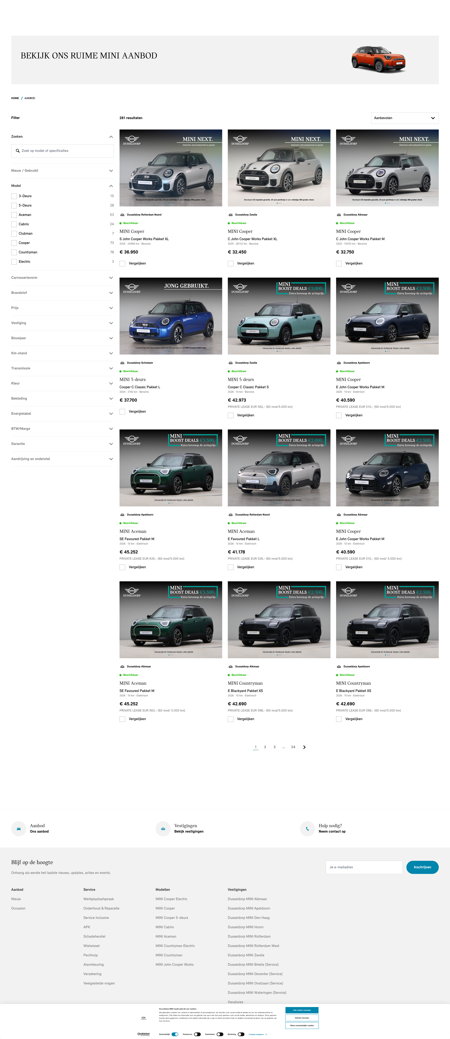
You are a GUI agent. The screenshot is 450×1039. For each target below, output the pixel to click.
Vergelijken (137, 263)
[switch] (197, 1034)
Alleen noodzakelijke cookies (302, 1025)
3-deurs (66, 196)
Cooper (66, 243)
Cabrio (66, 224)
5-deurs (66, 205)
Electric (66, 262)
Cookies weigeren (256, 1034)
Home (15, 98)
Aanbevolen (383, 118)
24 (293, 747)
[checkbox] (122, 263)
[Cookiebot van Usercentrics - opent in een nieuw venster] (143, 1034)
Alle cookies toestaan (302, 1010)
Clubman (66, 234)
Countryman (66, 252)
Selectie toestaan (302, 1018)
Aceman (66, 215)
